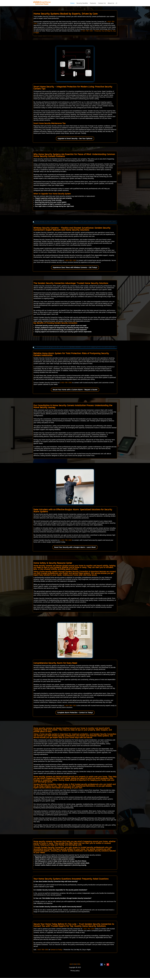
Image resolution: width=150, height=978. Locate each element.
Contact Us (102, 3)
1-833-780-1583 (87, 31)
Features (93, 3)
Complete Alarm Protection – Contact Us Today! (75, 712)
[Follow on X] (104, 964)
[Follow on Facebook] (101, 964)
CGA (75, 964)
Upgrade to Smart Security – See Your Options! (75, 138)
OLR (71, 964)
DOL (79, 964)
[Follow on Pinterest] (108, 964)
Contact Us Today (56, 949)
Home (72, 3)
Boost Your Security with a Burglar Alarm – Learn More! (75, 547)
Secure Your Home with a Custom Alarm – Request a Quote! (75, 390)
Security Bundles (82, 3)
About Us (111, 3)
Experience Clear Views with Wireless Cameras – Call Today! (75, 267)
